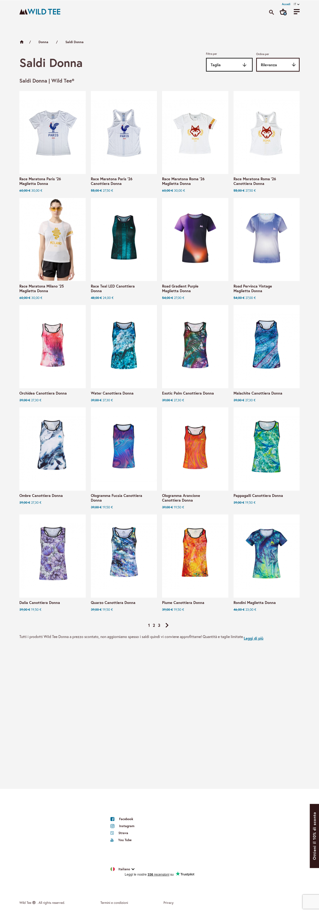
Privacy (168, 902)
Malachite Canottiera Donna (258, 393)
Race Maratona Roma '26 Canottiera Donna (255, 181)
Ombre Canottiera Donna (41, 495)
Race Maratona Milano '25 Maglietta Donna (41, 288)
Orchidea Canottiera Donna (43, 393)
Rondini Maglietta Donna (255, 602)
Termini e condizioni (114, 902)
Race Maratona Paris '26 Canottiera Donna (111, 181)
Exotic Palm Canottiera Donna (188, 393)
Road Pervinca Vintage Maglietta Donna (253, 288)
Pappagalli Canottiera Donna (258, 495)
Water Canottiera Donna (112, 393)
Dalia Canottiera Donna (39, 602)
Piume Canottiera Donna (183, 602)
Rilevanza (279, 64)
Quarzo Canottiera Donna (113, 602)
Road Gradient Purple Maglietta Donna (180, 288)
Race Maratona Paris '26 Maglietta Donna (40, 181)
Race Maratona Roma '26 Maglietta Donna (183, 181)
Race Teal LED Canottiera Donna (113, 288)
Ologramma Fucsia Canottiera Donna (116, 498)
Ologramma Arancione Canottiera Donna (181, 498)
